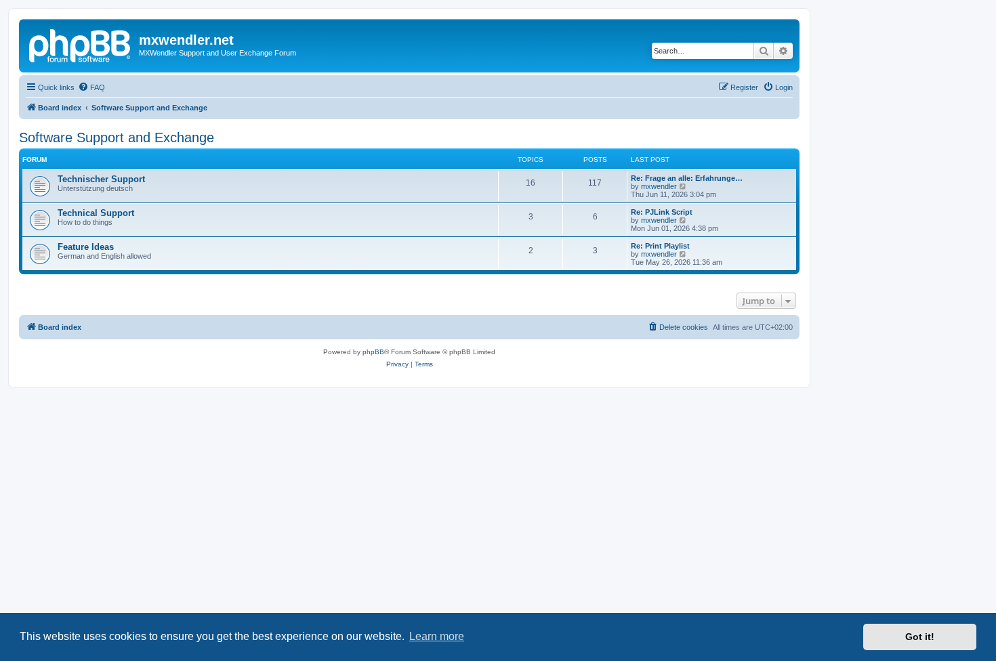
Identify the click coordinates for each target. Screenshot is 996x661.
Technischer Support (101, 179)
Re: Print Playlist (660, 246)
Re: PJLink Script (661, 212)
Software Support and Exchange (116, 137)
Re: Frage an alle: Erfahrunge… (687, 178)
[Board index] (80, 44)
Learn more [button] (436, 636)
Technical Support (96, 213)
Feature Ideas (86, 247)
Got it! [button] (919, 636)
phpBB (373, 352)
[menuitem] (91, 87)
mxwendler (659, 186)
